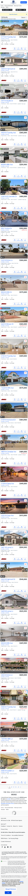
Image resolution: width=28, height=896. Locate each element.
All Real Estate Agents (16, 820)
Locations (7, 9)
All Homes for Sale (5, 820)
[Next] (26, 27)
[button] (23, 2)
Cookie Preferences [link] (6, 841)
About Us (15, 826)
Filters (22, 9)
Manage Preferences (11, 889)
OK (8, 892)
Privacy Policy (4, 829)
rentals (8, 799)
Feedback (3, 826)
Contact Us (9, 826)
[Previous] (1, 27)
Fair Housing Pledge (13, 838)
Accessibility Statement (17, 835)
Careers (21, 826)
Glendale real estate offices (7, 803)
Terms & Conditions (6, 835)
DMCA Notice (4, 838)
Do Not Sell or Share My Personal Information (13, 832)
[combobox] (24, 17)
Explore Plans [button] (22, 864)
